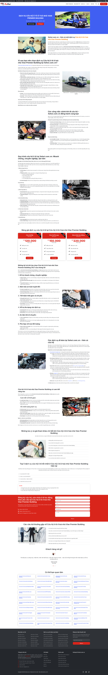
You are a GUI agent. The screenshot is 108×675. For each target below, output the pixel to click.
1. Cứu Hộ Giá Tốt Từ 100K (24, 473)
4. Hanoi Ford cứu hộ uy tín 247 (25, 481)
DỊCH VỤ (82, 3)
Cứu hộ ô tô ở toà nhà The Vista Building (80, 587)
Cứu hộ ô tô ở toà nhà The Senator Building (43, 613)
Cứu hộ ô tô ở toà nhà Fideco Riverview (44, 602)
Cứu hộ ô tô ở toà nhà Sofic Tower (43, 576)
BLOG (88, 3)
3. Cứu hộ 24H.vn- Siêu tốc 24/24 (26, 478)
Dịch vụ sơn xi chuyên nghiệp (78, 365)
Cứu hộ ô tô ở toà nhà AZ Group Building (80, 576)
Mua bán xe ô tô (22, 632)
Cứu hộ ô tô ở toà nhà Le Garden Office (63, 591)
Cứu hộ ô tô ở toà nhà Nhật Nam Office (26, 586)
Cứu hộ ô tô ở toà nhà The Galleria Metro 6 (80, 613)
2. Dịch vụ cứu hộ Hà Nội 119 (25, 476)
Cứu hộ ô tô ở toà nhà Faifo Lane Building (25, 592)
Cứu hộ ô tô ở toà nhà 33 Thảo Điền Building (44, 587)
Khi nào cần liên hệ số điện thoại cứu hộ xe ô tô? (58, 535)
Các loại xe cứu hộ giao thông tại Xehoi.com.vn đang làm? (59, 540)
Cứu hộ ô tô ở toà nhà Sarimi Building (26, 623)
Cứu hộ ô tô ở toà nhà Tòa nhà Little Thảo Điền (62, 603)
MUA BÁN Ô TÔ (77, 3)
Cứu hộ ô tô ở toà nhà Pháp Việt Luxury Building (26, 603)
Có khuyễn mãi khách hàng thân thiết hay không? (58, 528)
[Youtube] (86, 672)
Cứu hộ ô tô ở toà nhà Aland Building (81, 591)
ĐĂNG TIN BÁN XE (69, 3)
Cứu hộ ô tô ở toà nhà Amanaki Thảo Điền (81, 608)
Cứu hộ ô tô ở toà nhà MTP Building (44, 591)
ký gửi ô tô (56, 373)
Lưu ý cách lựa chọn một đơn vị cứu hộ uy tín (57, 458)
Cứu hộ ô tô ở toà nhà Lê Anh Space (26, 581)
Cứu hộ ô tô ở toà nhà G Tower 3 (62, 612)
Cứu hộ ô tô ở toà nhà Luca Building (62, 623)
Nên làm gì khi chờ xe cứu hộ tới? (55, 533)
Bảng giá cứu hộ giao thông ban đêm (56, 455)
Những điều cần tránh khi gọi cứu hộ (55, 440)
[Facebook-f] (83, 672)
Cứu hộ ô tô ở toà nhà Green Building (63, 586)
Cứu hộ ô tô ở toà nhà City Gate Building (25, 597)
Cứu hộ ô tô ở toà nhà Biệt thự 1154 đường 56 (80, 618)
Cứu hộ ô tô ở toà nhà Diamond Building (25, 576)
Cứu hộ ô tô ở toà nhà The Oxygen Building (25, 613)
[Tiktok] (89, 672)
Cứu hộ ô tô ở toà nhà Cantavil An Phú (44, 597)
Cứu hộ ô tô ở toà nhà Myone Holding (26, 607)
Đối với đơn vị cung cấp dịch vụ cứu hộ (56, 447)
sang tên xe (70, 380)
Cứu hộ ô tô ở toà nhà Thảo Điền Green (44, 607)
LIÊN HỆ (92, 3)
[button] (68, 440)
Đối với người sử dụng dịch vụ (54, 450)
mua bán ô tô (27, 656)
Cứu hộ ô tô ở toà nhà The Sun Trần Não (25, 618)
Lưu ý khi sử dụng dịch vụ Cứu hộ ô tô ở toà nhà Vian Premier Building (62, 445)
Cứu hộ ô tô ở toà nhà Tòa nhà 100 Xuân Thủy (62, 608)
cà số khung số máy (81, 380)
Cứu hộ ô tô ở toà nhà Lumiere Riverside (61, 582)
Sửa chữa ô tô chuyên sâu (55, 352)
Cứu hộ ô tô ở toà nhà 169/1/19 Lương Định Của (63, 597)
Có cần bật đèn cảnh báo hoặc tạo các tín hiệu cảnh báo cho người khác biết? (63, 538)
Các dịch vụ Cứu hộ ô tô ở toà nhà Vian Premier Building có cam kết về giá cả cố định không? (66, 530)
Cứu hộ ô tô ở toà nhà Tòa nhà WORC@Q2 (61, 576)
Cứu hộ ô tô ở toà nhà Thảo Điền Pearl (44, 581)
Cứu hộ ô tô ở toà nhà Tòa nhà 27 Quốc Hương (81, 624)
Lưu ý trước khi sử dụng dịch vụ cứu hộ (56, 442)
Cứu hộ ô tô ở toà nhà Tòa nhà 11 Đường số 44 (80, 603)
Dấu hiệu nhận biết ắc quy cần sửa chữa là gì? (57, 543)
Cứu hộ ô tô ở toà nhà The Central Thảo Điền (44, 624)
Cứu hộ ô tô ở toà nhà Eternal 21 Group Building (81, 582)
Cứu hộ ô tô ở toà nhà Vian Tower (80, 597)
